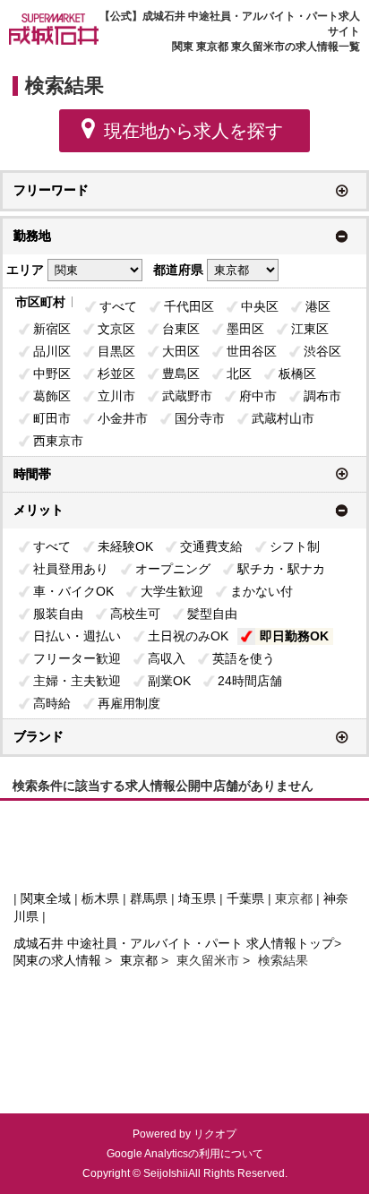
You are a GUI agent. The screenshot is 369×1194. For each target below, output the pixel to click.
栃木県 (100, 898)
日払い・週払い (77, 636)
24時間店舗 (250, 681)
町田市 (52, 418)
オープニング (172, 569)
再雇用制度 (129, 703)
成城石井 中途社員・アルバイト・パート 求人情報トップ (173, 943)
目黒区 (116, 351)
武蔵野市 (187, 396)
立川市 (116, 396)
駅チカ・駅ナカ (281, 569)
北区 (239, 373)
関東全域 (46, 898)
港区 (317, 306)
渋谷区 (322, 351)
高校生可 (135, 613)
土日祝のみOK (188, 636)
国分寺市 (200, 418)
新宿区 (52, 329)
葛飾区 (52, 396)
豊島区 (181, 373)
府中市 (258, 396)
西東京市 (58, 441)
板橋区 (297, 373)
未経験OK (125, 546)
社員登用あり (70, 569)
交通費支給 (211, 546)
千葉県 (245, 898)
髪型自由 (212, 613)
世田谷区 (252, 351)
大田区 (181, 351)
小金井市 (123, 418)
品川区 (52, 351)
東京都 (139, 960)
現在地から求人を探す (193, 131)
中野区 (52, 373)
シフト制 (295, 546)
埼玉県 (197, 898)
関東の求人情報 (59, 960)
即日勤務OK (294, 636)
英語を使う (243, 658)
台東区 (181, 329)
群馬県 (148, 898)
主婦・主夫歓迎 (77, 681)
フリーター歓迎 (77, 658)
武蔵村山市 (283, 418)
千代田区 (189, 306)
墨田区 (245, 329)
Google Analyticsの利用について (185, 1153)
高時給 (52, 703)
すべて (118, 306)
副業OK (169, 681)
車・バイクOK (73, 591)
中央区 (260, 306)
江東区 (310, 329)
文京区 (116, 329)
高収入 (166, 658)
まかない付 (261, 591)
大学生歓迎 (172, 591)
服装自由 (58, 613)
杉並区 (116, 373)
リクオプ (214, 1134)
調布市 (322, 396)
